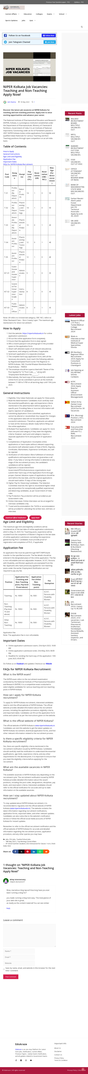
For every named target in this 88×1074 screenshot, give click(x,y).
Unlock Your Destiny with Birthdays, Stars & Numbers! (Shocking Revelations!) (77, 546)
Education (28, 14)
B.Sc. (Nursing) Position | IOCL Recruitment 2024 (77, 418)
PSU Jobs (12, 839)
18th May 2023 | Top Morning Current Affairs (21, 841)
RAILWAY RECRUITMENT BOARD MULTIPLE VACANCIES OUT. (77, 124)
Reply (8, 908)
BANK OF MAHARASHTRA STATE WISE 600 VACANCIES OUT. (77, 189)
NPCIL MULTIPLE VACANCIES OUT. (75, 137)
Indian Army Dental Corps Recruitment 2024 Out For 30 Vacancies (78, 406)
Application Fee (9, 159)
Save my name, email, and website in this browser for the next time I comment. (30, 969)
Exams (49, 14)
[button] (82, 27)
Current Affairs (11, 14)
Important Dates (10, 162)
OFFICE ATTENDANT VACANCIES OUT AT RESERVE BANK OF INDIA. (77, 174)
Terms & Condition (61, 1060)
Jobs (23, 20)
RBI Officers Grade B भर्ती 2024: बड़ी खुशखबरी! (76, 532)
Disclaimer (58, 1051)
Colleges (39, 14)
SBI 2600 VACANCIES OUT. (75, 223)
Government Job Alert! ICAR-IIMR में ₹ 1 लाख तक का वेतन (77, 593)
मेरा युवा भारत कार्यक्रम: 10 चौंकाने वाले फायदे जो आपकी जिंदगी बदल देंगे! (77, 560)
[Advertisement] (75, 68)
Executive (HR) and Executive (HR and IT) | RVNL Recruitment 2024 (77, 432)
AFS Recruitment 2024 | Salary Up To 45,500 (76, 605)
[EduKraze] (14, 7)
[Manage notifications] (83, 1069)
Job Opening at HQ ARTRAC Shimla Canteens (77, 373)
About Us (57, 1048)
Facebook (20, 663)
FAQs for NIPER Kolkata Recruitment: (18, 164)
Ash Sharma (12, 102)
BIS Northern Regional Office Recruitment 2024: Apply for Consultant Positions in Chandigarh (77, 359)
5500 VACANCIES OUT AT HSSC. (77, 161)
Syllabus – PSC (79, 2)
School (61, 14)
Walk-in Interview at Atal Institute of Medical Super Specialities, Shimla (78, 341)
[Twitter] (21, 852)
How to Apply (8, 151)
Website (49, 663)
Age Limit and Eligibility (12, 156)
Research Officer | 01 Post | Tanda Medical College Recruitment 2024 (78, 326)
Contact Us (58, 1055)
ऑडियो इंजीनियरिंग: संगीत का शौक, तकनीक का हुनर (77, 572)
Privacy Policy (59, 1058)
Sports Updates (11, 20)
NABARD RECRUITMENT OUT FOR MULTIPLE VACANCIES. (77, 150)
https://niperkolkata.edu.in (33, 333)
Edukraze (18, 1049)
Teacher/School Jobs (23, 839)
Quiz (31, 20)
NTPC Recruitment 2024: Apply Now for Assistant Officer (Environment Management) (77, 389)
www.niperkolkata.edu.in (45, 725)
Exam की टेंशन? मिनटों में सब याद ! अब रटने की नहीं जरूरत (76, 582)
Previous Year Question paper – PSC (58, 2)
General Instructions (11, 154)
